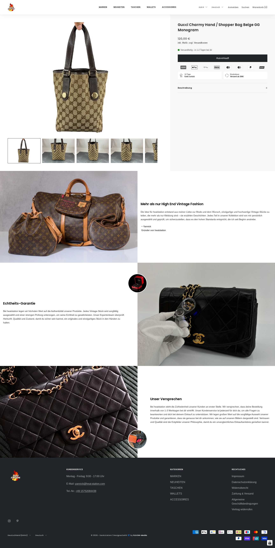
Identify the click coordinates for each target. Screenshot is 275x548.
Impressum (238, 476)
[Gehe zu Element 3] (92, 150)
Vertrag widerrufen (242, 509)
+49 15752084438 (86, 491)
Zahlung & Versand (243, 493)
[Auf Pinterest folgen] (17, 521)
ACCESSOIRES (169, 7)
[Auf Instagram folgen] (9, 521)
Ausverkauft (222, 58)
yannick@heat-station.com (90, 483)
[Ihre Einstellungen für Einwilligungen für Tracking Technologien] (269, 542)
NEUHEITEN (118, 7)
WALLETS (151, 7)
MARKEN (103, 7)
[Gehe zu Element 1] (24, 150)
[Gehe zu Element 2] (58, 150)
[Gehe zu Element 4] (126, 150)
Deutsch (216, 7)
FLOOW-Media (140, 535)
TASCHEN (135, 7)
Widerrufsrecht (240, 488)
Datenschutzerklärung (244, 482)
